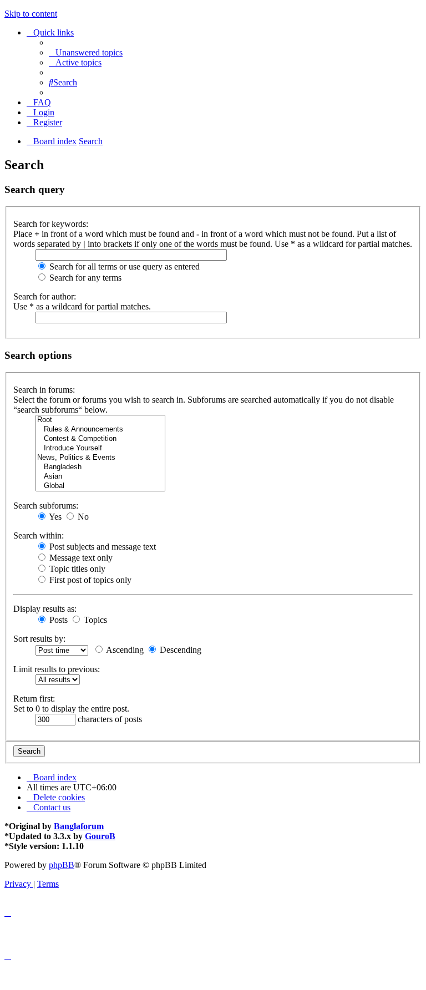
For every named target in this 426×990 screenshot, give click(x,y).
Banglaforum (79, 826)
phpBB (61, 865)
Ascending (124, 649)
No (82, 516)
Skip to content (30, 13)
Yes (54, 516)
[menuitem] (86, 52)
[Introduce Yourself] (100, 448)
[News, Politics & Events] (100, 458)
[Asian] (100, 476)
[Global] (100, 486)
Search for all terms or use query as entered (123, 266)
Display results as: (45, 608)
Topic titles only (76, 568)
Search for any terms (84, 277)
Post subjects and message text (101, 546)
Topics (94, 620)
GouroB (100, 836)
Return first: (34, 698)
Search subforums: (45, 505)
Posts (57, 620)
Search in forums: (44, 389)
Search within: (38, 535)
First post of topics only (89, 580)
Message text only (80, 557)
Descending (179, 649)
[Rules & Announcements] (100, 429)
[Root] (100, 420)
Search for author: (44, 296)
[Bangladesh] (100, 467)
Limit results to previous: (56, 669)
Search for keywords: (50, 224)
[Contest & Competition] (100, 439)
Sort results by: (39, 638)
